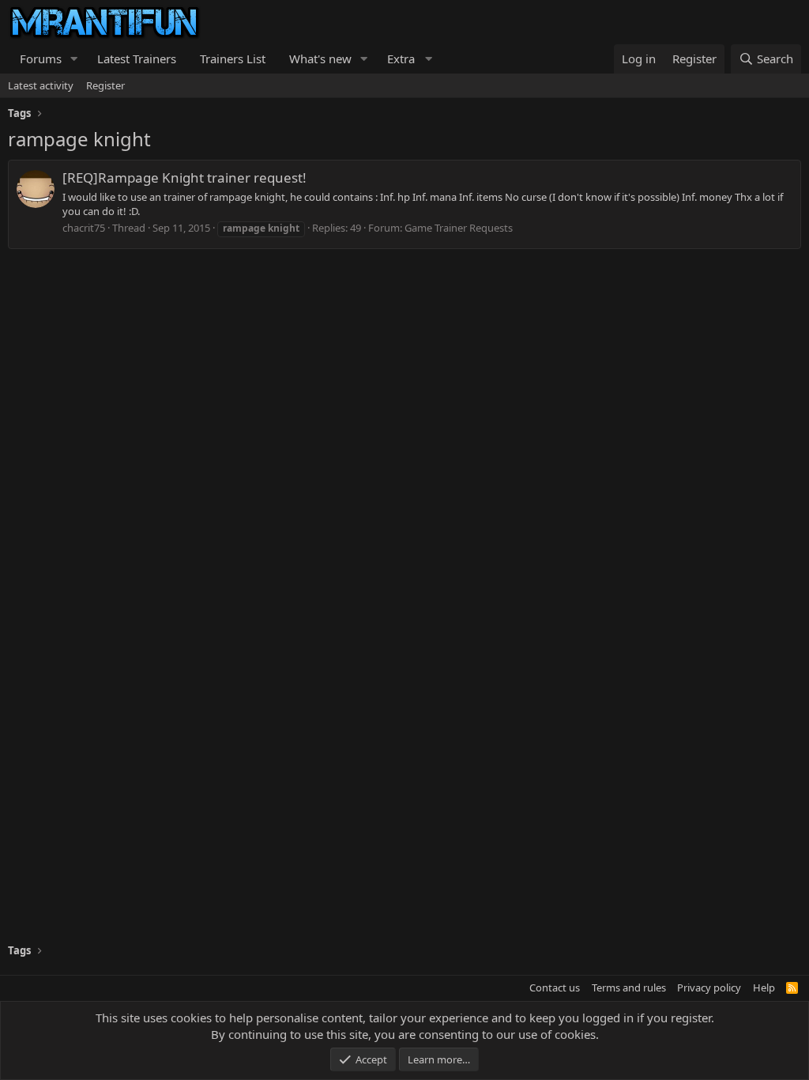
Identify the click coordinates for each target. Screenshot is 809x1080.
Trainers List (232, 58)
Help (764, 987)
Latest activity (40, 85)
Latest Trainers (136, 58)
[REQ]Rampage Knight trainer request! (184, 177)
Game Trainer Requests (458, 228)
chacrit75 (83, 228)
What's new (320, 58)
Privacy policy (709, 987)
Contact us (554, 987)
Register (105, 85)
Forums (41, 58)
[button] (74, 59)
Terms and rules (629, 987)
